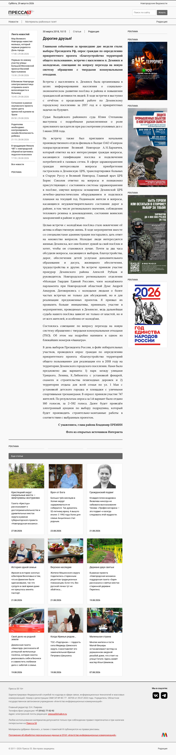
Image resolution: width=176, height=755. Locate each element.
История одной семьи (23, 567)
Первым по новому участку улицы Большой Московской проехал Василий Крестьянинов (22, 66)
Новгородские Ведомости (153, 3)
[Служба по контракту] (147, 234)
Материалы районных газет (41, 21)
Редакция (161, 21)
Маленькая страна (100, 636)
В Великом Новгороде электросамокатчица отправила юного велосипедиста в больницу (22, 87)
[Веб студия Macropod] (164, 735)
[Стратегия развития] (147, 315)
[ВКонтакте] (156, 695)
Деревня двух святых (102, 567)
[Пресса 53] (44, 13)
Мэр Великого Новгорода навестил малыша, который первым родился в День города (21, 44)
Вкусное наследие (61, 567)
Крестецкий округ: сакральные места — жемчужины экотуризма (25, 495)
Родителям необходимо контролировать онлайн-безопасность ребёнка (22, 130)
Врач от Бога (58, 492)
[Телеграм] (164, 695)
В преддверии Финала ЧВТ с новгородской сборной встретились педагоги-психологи (22, 150)
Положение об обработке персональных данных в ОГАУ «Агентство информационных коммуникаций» (62, 735)
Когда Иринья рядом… (63, 636)
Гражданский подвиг (102, 492)
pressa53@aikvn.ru (57, 714)
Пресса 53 (31, 723)
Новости (13, 21)
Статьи (77, 31)
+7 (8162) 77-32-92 (45, 710)
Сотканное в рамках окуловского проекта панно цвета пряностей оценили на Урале (22, 109)
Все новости (17, 164)
